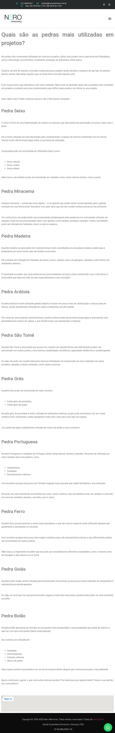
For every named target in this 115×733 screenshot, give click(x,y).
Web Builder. (98, 719)
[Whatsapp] (108, 727)
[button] (110, 18)
